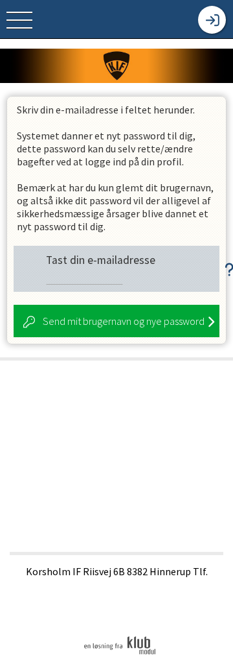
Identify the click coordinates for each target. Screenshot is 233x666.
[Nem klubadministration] (119, 653)
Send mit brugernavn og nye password (124, 321)
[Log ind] (212, 20)
